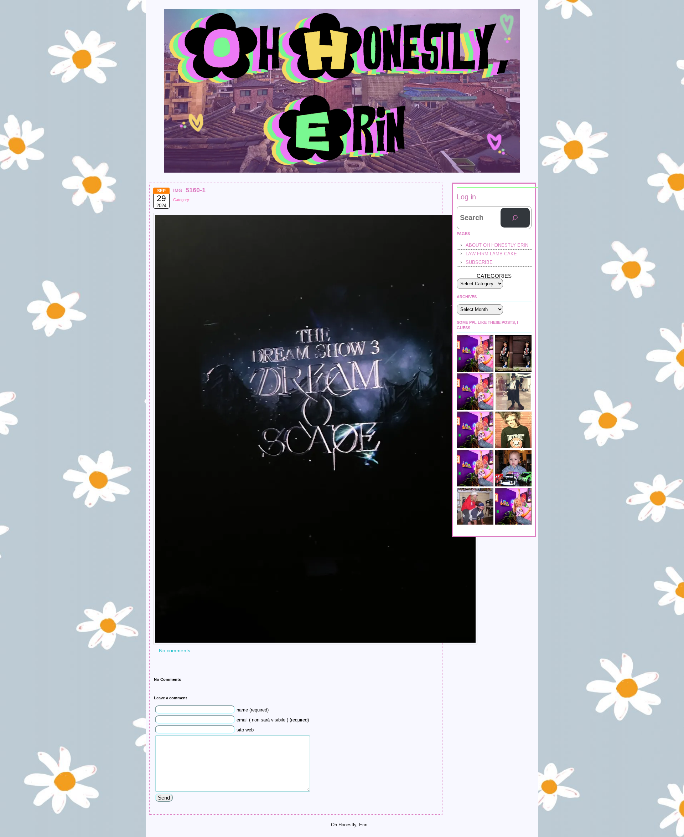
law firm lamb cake (491, 253)
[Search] (515, 218)
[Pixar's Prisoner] (513, 468)
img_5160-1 (189, 190)
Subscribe (479, 262)
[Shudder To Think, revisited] (475, 430)
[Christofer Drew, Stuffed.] (513, 430)
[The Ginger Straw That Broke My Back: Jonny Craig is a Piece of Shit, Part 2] (475, 468)
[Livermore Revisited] (513, 506)
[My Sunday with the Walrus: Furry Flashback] (513, 391)
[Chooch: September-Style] (513, 353)
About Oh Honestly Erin (497, 245)
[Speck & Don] (475, 353)
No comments (174, 650)
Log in (466, 197)
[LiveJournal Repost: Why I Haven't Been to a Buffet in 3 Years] (475, 391)
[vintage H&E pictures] (475, 506)
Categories (494, 276)
